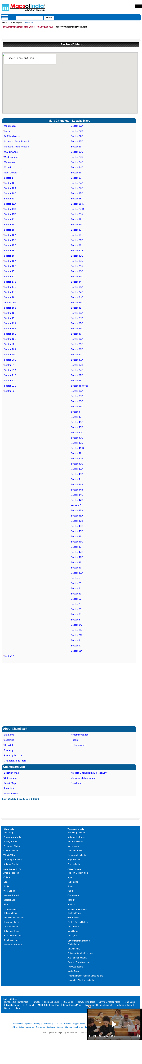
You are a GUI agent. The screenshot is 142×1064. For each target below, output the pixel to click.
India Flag (8, 832)
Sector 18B (10, 307)
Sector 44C (77, 494)
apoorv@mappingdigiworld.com (71, 27)
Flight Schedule (51, 1002)
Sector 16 (9, 255)
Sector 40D (77, 442)
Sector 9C (76, 645)
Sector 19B (10, 328)
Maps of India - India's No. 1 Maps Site (5, 7)
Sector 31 (76, 235)
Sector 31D (77, 240)
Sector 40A (77, 422)
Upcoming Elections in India (81, 980)
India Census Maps (72, 1005)
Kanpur (71, 900)
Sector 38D (77, 406)
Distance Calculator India (16, 1002)
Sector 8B (76, 630)
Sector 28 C (77, 203)
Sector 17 (9, 271)
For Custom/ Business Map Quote (18, 27)
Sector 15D (10, 250)
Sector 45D (77, 531)
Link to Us (78, 1027)
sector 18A (10, 302)
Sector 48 (76, 562)
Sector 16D (10, 266)
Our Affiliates (65, 1023)
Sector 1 (8, 177)
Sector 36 (76, 333)
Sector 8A (76, 624)
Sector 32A (77, 250)
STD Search (28, 1005)
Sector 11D (10, 214)
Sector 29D (77, 224)
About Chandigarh (15, 728)
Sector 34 (76, 281)
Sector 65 (76, 598)
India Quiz (72, 935)
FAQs (56, 1023)
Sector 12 (9, 219)
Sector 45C (77, 526)
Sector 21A (10, 370)
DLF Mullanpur (12, 136)
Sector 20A (10, 349)
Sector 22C (77, 136)
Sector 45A (77, 510)
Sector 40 (76, 416)
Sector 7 (75, 604)
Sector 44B (77, 489)
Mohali (7, 167)
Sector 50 (76, 583)
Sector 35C (77, 323)
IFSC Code (68, 1002)
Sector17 (9, 656)
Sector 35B (77, 318)
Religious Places (11, 931)
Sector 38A (77, 390)
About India (9, 829)
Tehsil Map (10, 783)
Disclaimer (47, 1023)
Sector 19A (10, 323)
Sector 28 (76, 198)
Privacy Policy (18, 1027)
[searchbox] (29, 18)
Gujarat (6, 877)
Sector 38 (76, 380)
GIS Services (74, 917)
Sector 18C (10, 313)
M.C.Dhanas (11, 151)
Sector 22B (77, 131)
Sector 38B (77, 396)
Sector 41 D (77, 448)
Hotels (74, 739)
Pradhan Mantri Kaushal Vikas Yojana (85, 976)
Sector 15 (9, 229)
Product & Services (77, 909)
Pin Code (36, 1002)
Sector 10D (10, 193)
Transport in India (76, 829)
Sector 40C (77, 432)
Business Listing (12, 1008)
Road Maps (129, 1002)
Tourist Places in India (13, 917)
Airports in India (75, 860)
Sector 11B (10, 209)
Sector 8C (76, 635)
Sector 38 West (79, 385)
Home (4, 22)
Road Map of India (76, 832)
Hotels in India (10, 913)
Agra (70, 877)
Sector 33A (77, 266)
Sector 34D (77, 302)
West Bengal (9, 891)
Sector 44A (77, 484)
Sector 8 (75, 619)
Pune (70, 886)
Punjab (6, 886)
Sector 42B (77, 458)
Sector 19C (10, 333)
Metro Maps (73, 846)
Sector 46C (77, 541)
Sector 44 (76, 479)
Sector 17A (10, 276)
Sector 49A (77, 572)
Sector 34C (77, 292)
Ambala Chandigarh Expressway (88, 772)
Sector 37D (77, 375)
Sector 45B (77, 520)
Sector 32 (76, 245)
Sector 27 (76, 177)
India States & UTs (12, 869)
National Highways (76, 837)
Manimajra (10, 125)
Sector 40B (77, 427)
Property (8, 750)
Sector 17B (10, 281)
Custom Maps (74, 913)
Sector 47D (77, 557)
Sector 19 (9, 318)
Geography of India (12, 837)
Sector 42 (76, 453)
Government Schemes (79, 941)
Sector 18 (9, 297)
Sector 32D (77, 261)
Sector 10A (10, 188)
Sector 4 (75, 411)
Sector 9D (76, 650)
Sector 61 (76, 593)
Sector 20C (10, 354)
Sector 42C (77, 463)
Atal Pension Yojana (77, 958)
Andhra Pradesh (11, 873)
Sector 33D (77, 276)
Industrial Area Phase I (16, 141)
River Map (9, 788)
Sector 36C (77, 344)
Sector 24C (77, 162)
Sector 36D (77, 349)
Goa (5, 882)
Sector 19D (10, 339)
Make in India (74, 949)
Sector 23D (77, 157)
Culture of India (10, 851)
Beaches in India (11, 940)
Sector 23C (77, 151)
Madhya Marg (11, 157)
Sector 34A (77, 287)
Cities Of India (74, 869)
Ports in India (74, 864)
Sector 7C (76, 614)
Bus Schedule (12, 1005)
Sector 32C (77, 255)
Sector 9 (75, 640)
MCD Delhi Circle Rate (49, 1005)
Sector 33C (77, 271)
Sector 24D (77, 167)
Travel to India (10, 909)
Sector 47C (77, 552)
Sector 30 (76, 229)
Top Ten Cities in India (78, 873)
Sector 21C (10, 380)
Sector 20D (10, 359)
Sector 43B (77, 474)
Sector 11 (9, 198)
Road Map (76, 783)
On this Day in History (78, 922)
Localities (9, 739)
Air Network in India (77, 855)
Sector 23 (76, 146)
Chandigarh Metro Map (83, 778)
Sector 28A (77, 214)
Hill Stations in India (12, 935)
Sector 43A (77, 468)
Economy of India (11, 846)
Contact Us (40, 1027)
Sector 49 (76, 567)
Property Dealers (13, 755)
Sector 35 (76, 307)
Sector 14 (9, 224)
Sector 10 (9, 183)
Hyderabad (73, 882)
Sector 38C (77, 401)
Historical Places (11, 922)
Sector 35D (77, 328)
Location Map (11, 772)
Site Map (68, 1027)
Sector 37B (77, 365)
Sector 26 (76, 172)
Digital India (73, 944)
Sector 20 (9, 344)
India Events (73, 926)
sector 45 (76, 505)
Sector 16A (10, 261)
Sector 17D (10, 287)
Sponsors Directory (33, 1023)
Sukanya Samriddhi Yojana (80, 953)
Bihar (5, 904)
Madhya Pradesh (11, 895)
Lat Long (9, 734)
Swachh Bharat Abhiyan (79, 962)
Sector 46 (76, 536)
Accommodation (79, 734)
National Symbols (11, 864)
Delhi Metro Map (75, 851)
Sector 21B (10, 375)
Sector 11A (10, 203)
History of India (10, 841)
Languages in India (12, 860)
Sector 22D (77, 141)
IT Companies (78, 745)
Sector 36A (77, 339)
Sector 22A (77, 125)
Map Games (73, 931)
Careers (60, 1027)
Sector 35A (77, 313)
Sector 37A (77, 359)
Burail (7, 131)
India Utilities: (10, 999)
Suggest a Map (79, 1023)
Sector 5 (75, 578)
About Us (30, 1027)
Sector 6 (75, 588)
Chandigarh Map (14, 766)
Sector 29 (76, 219)
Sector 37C (77, 370)
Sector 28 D (77, 209)
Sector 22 (9, 390)
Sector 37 (76, 354)
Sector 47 (76, 546)
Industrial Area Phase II (16, 146)
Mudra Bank (73, 971)
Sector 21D (10, 385)
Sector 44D (77, 500)
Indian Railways (75, 841)
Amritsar (71, 904)
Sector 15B (10, 240)
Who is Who (9, 855)
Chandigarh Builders (15, 760)
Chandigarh (16, 22)
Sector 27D (77, 193)
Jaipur (70, 891)
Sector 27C (77, 188)
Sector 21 (9, 365)
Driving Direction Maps (109, 1002)
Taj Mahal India (10, 926)
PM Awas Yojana (75, 967)
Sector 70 (76, 609)
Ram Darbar (10, 172)
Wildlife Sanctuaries (12, 944)
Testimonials (18, 1023)
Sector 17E (10, 292)
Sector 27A (77, 183)
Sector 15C (10, 245)
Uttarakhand (9, 900)
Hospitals (9, 745)
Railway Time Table (86, 1002)
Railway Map (11, 793)
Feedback (51, 1027)
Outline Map (10, 778)
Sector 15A (10, 235)
